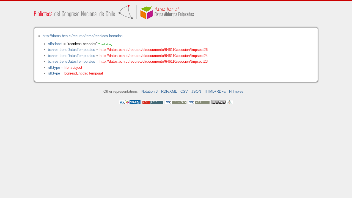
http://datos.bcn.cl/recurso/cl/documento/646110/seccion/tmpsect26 (154, 50)
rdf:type (54, 67)
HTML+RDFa (215, 91)
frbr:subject (73, 67)
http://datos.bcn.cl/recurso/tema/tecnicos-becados (83, 36)
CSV (184, 91)
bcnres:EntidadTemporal (83, 73)
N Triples (236, 91)
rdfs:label (55, 44)
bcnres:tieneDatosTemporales (71, 50)
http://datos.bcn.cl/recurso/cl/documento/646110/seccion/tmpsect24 (154, 56)
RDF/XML (169, 91)
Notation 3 (149, 91)
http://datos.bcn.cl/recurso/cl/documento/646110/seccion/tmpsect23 (154, 61)
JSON (196, 91)
